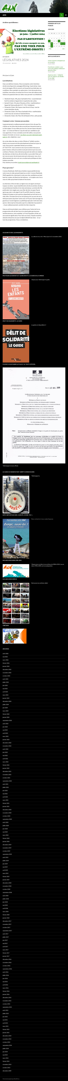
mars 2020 (5, 835)
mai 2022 (5, 755)
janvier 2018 (6, 918)
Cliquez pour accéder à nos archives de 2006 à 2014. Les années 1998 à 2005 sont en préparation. (47, 565)
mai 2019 (5, 867)
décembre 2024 (7, 701)
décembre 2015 (7, 997)
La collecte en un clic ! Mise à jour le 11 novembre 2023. (46, 236)
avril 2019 (5, 870)
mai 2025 (5, 688)
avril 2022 (5, 758)
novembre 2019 (7, 848)
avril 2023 (5, 733)
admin (14, 63)
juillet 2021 (6, 787)
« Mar (50, 48)
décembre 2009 (7, 1071)
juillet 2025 (6, 682)
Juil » (63, 48)
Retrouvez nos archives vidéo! (39, 583)
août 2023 (5, 723)
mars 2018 (5, 911)
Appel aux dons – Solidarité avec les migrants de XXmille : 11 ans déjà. (56, 76)
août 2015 (5, 1010)
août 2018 (5, 895)
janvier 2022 (6, 768)
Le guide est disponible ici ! (38, 325)
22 (61, 43)
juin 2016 (5, 978)
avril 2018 (5, 908)
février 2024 (6, 714)
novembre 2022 (7, 746)
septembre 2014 (7, 1045)
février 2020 (6, 838)
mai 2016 (5, 981)
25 (51, 46)
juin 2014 (5, 1051)
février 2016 (6, 991)
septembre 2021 (7, 781)
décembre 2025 (7, 669)
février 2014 (6, 1061)
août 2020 (5, 822)
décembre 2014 (7, 1035)
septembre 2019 (7, 854)
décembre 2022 (7, 742)
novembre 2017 (7, 924)
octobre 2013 (6, 1067)
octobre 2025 (6, 676)
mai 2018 (5, 905)
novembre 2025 (7, 672)
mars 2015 (5, 1026)
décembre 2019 (7, 844)
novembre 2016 (7, 962)
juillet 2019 (6, 860)
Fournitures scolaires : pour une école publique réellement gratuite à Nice (56, 68)
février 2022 (6, 765)
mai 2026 (5, 656)
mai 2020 (5, 832)
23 (64, 43)
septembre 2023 (7, 720)
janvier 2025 (6, 698)
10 (49, 41)
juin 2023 (5, 727)
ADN (4, 15)
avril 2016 (5, 985)
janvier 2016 (6, 994)
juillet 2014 (6, 1048)
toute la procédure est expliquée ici (28, 162)
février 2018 (6, 914)
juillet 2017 (6, 937)
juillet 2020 (6, 825)
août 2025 (5, 679)
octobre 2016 (6, 965)
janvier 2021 (6, 806)
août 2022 (5, 749)
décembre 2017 (7, 921)
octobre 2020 (6, 816)
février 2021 (6, 803)
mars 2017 (5, 949)
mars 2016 (5, 988)
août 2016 (5, 972)
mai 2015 (5, 1020)
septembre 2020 (7, 819)
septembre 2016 (7, 969)
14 (59, 41)
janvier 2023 (6, 739)
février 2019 (6, 876)
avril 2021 (5, 797)
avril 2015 (5, 1023)
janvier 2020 (6, 841)
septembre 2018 (7, 892)
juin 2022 (5, 752)
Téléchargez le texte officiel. (10, 466)
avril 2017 (5, 946)
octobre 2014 (6, 1042)
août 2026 (5, 653)
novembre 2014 (7, 1039)
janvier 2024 (6, 717)
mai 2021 (5, 793)
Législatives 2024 (16, 60)
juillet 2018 (6, 899)
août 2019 (5, 857)
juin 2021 (5, 790)
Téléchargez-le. (35, 476)
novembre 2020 (7, 813)
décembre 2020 (7, 809)
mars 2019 (5, 873)
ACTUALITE (6, 56)
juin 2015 (5, 1016)
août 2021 (5, 784)
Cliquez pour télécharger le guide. (40, 279)
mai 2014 (5, 1055)
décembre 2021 (7, 771)
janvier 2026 (6, 666)
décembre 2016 (7, 959)
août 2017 (5, 934)
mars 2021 (5, 800)
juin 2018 (5, 902)
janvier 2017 (6, 956)
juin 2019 (5, 863)
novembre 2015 (7, 1000)
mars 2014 (5, 1058)
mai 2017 (5, 943)
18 (51, 43)
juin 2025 (5, 685)
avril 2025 (5, 692)
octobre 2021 (6, 778)
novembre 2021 (7, 774)
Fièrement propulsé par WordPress (11, 1078)
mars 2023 (5, 736)
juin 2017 (5, 940)
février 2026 (6, 663)
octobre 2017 (6, 927)
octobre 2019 (6, 851)
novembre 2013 (7, 1064)
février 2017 (6, 953)
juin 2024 (5, 707)
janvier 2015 (6, 1032)
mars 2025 (5, 695)
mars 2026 (5, 660)
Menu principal (66, 15)
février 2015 (6, 1029)
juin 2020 (5, 828)
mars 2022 (5, 762)
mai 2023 (5, 730)
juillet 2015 (6, 1013)
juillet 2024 (6, 704)
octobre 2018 (6, 889)
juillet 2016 (6, 975)
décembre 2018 (7, 883)
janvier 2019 (6, 879)
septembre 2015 (7, 1007)
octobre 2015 (6, 1004)
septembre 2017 (7, 930)
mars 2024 (5, 711)
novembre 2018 (7, 886)
